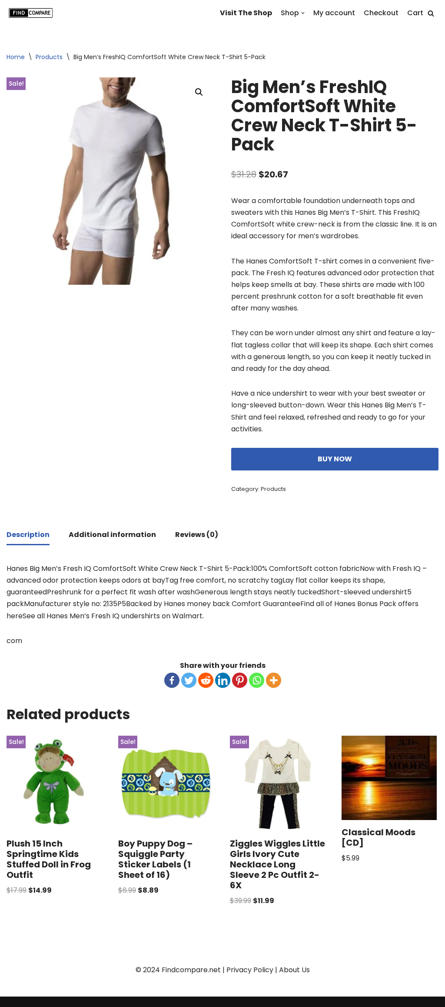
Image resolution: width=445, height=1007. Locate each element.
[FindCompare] (33, 13)
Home (16, 57)
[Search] (431, 13)
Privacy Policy (249, 970)
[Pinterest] (239, 680)
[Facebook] (171, 680)
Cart (415, 13)
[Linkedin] (222, 680)
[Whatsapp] (256, 680)
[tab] (28, 535)
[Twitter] (188, 680)
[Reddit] (205, 680)
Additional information (112, 535)
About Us (294, 970)
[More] (273, 680)
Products (49, 57)
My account (334, 13)
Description (28, 535)
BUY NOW (335, 459)
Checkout (381, 13)
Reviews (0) (196, 535)
